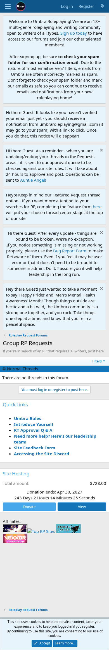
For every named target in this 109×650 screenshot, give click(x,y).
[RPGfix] (15, 531)
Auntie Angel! (33, 180)
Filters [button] (97, 361)
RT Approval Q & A (33, 430)
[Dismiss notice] (100, 151)
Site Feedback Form (34, 447)
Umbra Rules (27, 418)
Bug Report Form (69, 250)
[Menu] (7, 6)
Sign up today (73, 33)
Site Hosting (16, 473)
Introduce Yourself (33, 424)
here (97, 206)
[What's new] (102, 6)
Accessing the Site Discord (41, 453)
